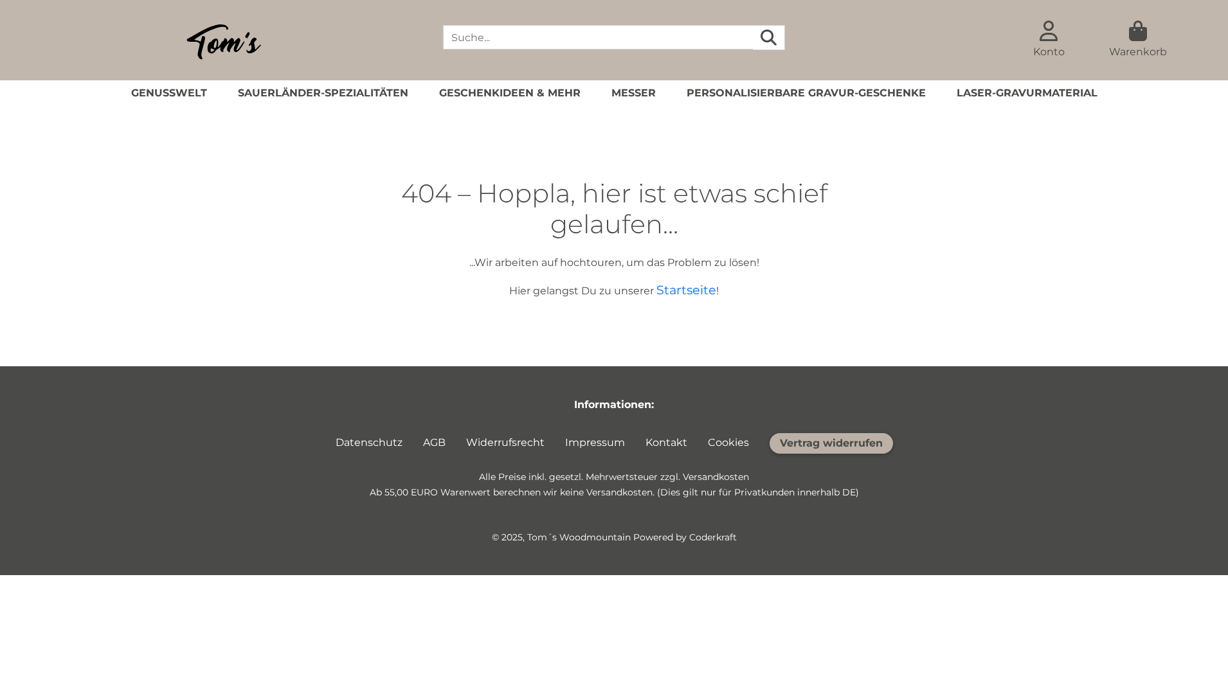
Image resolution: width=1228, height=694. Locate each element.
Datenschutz (369, 442)
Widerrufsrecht (505, 442)
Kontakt (666, 442)
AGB (434, 442)
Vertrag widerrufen (831, 443)
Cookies (728, 442)
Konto (1049, 52)
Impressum (595, 442)
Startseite (686, 290)
